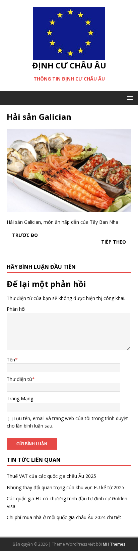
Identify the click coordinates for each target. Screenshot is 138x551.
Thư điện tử (19, 379)
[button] (128, 97)
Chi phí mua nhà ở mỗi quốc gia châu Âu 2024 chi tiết (64, 517)
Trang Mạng (20, 398)
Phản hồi (16, 309)
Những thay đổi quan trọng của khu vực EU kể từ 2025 (65, 487)
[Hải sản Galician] (69, 208)
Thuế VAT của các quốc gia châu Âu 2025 (51, 476)
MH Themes (114, 544)
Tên (11, 359)
